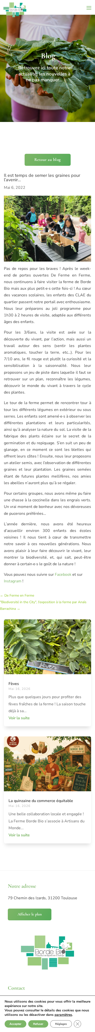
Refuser (38, 1024)
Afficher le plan (30, 914)
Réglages (61, 1024)
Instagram (12, 581)
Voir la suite (19, 718)
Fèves (14, 683)
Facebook (63, 574)
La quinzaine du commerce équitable (41, 801)
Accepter (15, 1024)
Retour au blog (47, 159)
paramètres (63, 1015)
